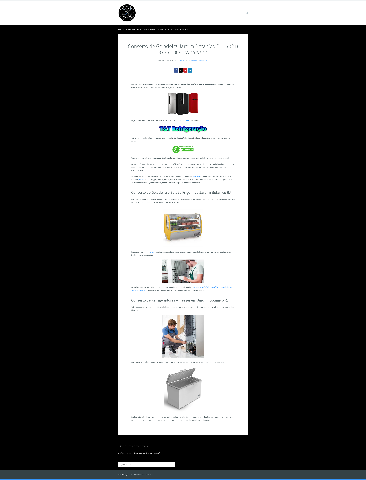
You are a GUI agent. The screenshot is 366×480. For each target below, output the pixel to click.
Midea (141, 179)
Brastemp (197, 176)
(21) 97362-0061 (183, 120)
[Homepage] (127, 13)
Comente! (180, 60)
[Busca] (245, 10)
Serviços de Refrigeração (198, 60)
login (136, 453)
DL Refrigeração (123, 474)
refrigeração (151, 252)
